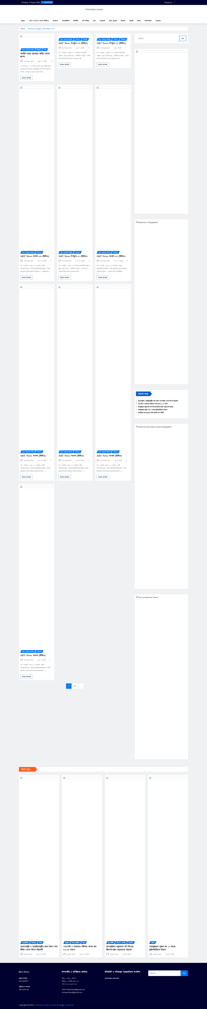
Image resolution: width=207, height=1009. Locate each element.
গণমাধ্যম (102, 21)
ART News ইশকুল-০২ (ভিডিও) (111, 43)
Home (23, 28)
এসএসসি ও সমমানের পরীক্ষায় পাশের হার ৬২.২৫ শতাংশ (153, 403)
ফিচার (139, 21)
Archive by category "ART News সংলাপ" (41, 28)
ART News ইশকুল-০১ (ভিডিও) (72, 256)
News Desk (28, 954)
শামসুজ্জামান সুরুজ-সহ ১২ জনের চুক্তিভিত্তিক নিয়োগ (152, 409)
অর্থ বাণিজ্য (85, 21)
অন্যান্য (158, 21)
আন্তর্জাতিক (65, 21)
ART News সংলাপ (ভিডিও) (39, 21)
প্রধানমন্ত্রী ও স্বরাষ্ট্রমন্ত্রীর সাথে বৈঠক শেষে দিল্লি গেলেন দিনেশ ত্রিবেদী (158, 401)
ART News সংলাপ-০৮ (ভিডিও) (111, 256)
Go (183, 38)
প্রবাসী (131, 21)
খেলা (94, 21)
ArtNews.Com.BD (42, 1005)
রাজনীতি (75, 21)
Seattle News (56, 1005)
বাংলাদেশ (55, 21)
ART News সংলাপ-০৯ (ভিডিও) (34, 256)
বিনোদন (123, 21)
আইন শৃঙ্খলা (113, 21)
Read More (26, 78)
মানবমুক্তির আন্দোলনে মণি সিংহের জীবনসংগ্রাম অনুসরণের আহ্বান (155, 406)
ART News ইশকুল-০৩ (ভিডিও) (73, 43)
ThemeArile (68, 1005)
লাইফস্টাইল (148, 21)
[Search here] (187, 21)
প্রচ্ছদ (23, 21)
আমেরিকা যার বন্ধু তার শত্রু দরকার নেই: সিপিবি (151, 412)
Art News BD (28, 61)
